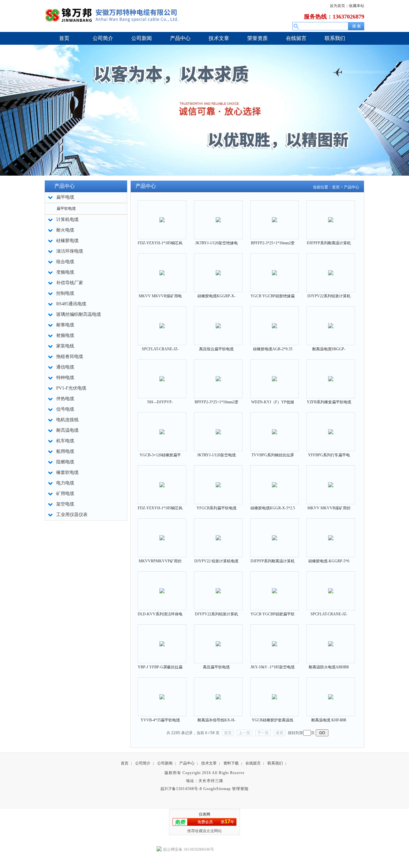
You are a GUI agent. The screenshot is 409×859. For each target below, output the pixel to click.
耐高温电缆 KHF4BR (328, 720)
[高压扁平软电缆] (218, 640)
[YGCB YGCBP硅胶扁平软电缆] (274, 587)
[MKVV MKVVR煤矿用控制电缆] (330, 481)
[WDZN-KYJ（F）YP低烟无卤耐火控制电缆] (274, 374)
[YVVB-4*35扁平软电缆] (162, 693)
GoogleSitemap (217, 789)
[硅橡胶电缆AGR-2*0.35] (274, 321)
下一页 (263, 733)
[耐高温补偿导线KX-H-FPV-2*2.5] (218, 693)
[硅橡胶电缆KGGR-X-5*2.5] (274, 481)
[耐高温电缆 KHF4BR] (330, 693)
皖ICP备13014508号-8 (181, 789)
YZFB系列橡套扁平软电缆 (329, 402)
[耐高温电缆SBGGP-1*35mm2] (330, 321)
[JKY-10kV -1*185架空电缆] (274, 640)
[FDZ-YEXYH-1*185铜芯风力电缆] (162, 481)
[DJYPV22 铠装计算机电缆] (218, 534)
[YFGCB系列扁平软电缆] (218, 481)
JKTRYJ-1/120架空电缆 (216, 455)
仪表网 (204, 814)
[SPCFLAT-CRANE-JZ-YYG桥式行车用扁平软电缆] (162, 321)
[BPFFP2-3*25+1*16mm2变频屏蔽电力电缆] (274, 215)
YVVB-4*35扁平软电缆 (160, 720)
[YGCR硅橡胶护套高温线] (274, 693)
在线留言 (253, 763)
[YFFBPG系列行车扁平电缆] (330, 428)
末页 (279, 733)
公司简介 (142, 763)
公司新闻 (165, 763)
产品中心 (351, 187)
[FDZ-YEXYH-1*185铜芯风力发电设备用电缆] (162, 215)
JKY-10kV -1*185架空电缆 (273, 667)
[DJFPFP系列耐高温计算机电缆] (330, 215)
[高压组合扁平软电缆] (218, 321)
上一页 (244, 733)
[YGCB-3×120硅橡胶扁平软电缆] (162, 428)
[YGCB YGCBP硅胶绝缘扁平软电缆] (274, 268)
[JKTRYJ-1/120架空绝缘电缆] (218, 215)
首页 (336, 187)
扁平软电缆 (66, 208)
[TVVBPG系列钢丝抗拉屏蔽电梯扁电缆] (274, 428)
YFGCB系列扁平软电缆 (216, 508)
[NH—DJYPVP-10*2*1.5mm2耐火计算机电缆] (162, 374)
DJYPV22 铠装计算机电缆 (216, 561)
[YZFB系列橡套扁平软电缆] (330, 374)
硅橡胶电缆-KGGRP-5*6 (328, 561)
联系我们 (275, 763)
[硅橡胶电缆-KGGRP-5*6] (330, 534)
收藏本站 (356, 6)
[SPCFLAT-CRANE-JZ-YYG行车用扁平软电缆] (330, 587)
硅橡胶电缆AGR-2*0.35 (272, 349)
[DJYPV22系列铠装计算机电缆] (330, 268)
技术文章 (209, 763)
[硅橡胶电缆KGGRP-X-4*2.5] (218, 268)
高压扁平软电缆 (216, 667)
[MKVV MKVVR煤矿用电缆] (162, 268)
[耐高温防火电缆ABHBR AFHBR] (330, 640)
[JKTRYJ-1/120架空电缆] (218, 428)
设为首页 (337, 6)
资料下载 (231, 763)
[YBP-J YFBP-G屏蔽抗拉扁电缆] (162, 640)
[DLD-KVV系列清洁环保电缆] (162, 587)
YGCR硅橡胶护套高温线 (272, 720)
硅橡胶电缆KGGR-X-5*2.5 (273, 508)
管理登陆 (240, 789)
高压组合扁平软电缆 (216, 349)
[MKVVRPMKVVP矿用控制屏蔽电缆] (162, 534)
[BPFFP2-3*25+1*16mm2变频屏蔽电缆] (218, 374)
